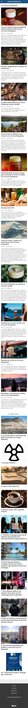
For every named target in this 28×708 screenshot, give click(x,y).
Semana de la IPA (7, 208)
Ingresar (14, 693)
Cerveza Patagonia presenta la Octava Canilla (13, 285)
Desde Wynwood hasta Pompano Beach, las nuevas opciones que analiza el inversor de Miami (13, 565)
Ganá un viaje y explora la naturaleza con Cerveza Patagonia (11, 242)
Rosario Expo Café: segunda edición (12, 511)
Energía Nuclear (9, 463)
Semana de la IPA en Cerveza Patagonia (12, 361)
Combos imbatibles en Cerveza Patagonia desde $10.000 (13, 103)
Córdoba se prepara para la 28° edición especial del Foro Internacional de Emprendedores (14, 537)
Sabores (3, 33)
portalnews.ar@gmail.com (14, 697)
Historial (14, 688)
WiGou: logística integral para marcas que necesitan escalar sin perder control (13, 620)
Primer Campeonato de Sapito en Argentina (14, 67)
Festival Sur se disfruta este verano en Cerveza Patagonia (12, 135)
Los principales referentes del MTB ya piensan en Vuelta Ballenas (13, 437)
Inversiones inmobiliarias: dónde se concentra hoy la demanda (12, 647)
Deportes (3, 70)
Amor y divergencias (11, 486)
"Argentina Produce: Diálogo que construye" (13, 673)
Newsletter (14, 690)
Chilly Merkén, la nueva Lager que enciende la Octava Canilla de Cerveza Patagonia (13, 175)
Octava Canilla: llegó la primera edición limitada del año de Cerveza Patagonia (13, 29)
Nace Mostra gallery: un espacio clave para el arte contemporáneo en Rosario (11, 593)
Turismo (3, 138)
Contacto (14, 685)
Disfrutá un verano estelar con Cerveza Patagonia (13, 324)
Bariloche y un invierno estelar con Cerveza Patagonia (13, 394)
